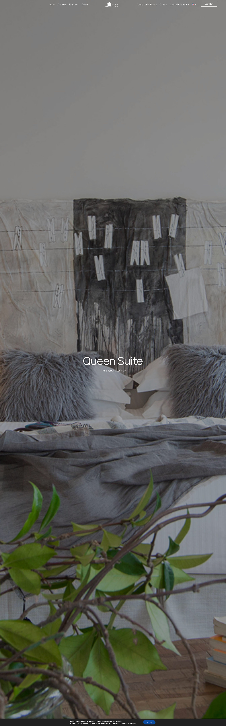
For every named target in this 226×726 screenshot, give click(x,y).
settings (133, 723)
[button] (209, 4)
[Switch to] (194, 4)
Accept (149, 722)
